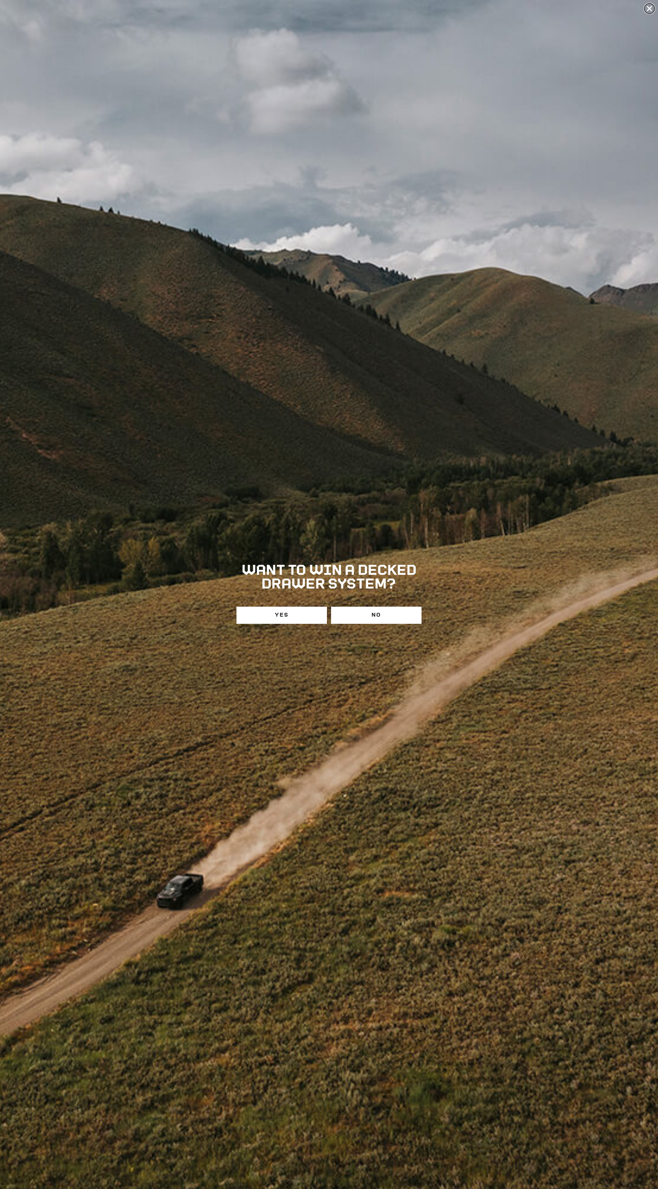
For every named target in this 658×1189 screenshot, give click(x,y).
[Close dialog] (649, 8)
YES (282, 615)
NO (376, 615)
